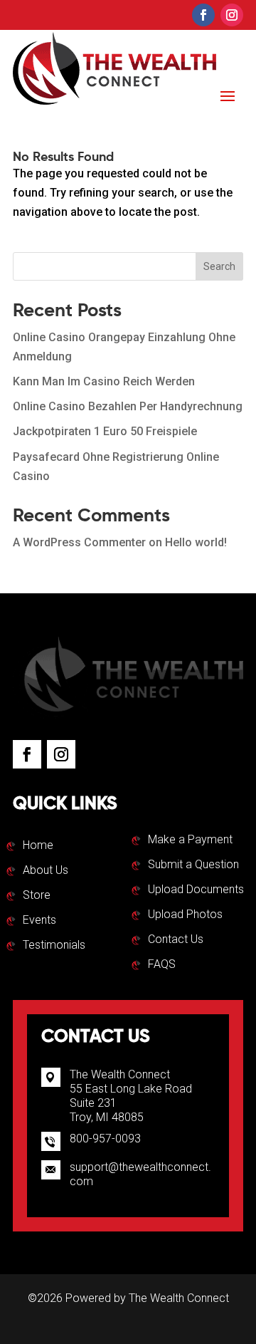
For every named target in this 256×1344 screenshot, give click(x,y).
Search (219, 266)
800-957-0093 (105, 1138)
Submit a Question (193, 865)
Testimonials (54, 946)
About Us (45, 871)
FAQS (162, 965)
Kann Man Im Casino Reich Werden (104, 381)
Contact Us (175, 940)
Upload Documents (196, 890)
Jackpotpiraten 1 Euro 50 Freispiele (105, 431)
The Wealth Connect (179, 1298)
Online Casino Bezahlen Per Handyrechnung (127, 406)
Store (36, 896)
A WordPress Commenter (79, 542)
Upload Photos (185, 915)
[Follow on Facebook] (203, 15)
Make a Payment (190, 840)
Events (39, 921)
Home (38, 846)
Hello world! (196, 542)
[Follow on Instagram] (231, 15)
